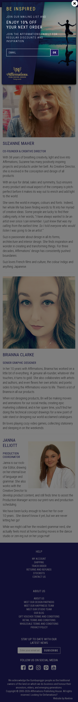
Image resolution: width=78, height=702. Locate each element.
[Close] (74, 3)
